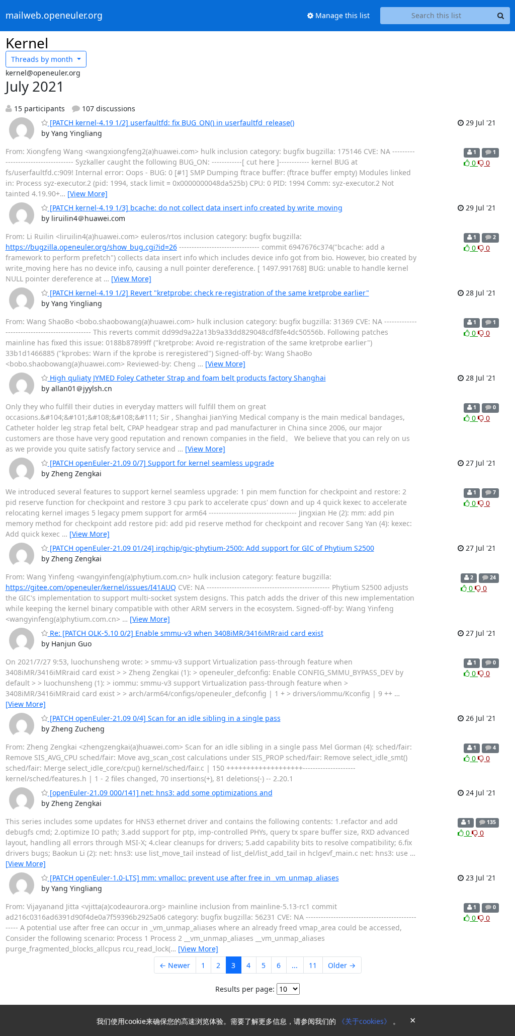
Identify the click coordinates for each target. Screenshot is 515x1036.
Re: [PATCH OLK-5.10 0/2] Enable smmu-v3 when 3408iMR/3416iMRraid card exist (185, 633)
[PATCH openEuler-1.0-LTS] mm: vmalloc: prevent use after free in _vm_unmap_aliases (193, 877)
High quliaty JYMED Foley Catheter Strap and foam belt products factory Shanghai (187, 378)
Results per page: (245, 989)
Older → (342, 965)
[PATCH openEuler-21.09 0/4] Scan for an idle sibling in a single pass (164, 718)
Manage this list (341, 15)
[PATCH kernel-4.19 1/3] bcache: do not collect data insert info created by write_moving (195, 207)
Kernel (27, 42)
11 (313, 965)
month (43, 59)
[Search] (501, 15)
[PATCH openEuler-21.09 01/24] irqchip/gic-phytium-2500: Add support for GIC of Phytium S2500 (211, 548)
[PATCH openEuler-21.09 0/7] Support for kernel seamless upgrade (161, 463)
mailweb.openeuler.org (54, 16)
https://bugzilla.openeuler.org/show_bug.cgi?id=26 (91, 247)
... (295, 965)
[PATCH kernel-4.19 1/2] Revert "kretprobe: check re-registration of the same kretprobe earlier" (208, 293)
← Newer (174, 965)
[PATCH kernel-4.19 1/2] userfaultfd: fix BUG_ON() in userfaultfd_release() (171, 122)
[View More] (87, 193)
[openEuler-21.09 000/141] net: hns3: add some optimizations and (160, 792)
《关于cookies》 (365, 1021)
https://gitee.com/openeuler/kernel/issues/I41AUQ (91, 587)
